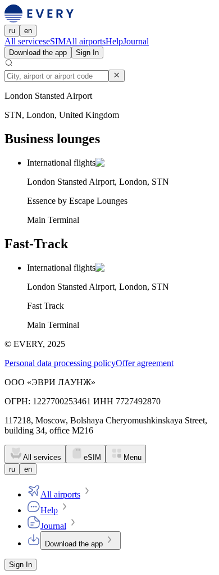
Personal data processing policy (60, 363)
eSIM (56, 41)
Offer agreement (145, 363)
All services (25, 41)
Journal (136, 41)
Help (114, 41)
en (28, 30)
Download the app (38, 52)
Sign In (87, 52)
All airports (86, 41)
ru (12, 30)
